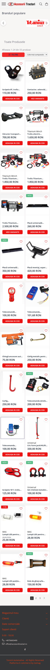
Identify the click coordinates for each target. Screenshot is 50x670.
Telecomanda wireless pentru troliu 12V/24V (37, 401)
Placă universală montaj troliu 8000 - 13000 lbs (36, 223)
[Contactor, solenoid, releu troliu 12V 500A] (37, 72)
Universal (31, 443)
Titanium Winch (34, 131)
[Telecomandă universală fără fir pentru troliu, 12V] (12, 294)
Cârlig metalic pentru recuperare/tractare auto (37, 356)
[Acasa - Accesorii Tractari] (21, 4)
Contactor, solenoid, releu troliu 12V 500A (36, 89)
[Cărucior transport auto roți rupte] (12, 116)
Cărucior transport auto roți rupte (10, 134)
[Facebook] (25, 649)
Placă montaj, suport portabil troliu (36, 267)
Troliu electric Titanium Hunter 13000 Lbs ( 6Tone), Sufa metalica (35, 134)
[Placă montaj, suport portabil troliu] (37, 250)
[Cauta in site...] (40, 4)
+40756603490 (11, 640)
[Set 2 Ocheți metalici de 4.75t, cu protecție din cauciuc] (37, 472)
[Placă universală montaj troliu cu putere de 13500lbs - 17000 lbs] (12, 250)
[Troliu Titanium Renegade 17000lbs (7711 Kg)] (12, 205)
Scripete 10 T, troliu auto (11, 490)
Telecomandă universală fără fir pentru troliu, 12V (10, 312)
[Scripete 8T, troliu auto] (12, 72)
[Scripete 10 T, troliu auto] (12, 472)
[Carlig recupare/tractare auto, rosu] (12, 383)
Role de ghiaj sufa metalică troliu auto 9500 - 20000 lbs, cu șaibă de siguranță (36, 581)
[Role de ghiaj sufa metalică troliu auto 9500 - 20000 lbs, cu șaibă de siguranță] (37, 564)
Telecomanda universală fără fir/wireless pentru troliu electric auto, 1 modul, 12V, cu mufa (37, 312)
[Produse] (4, 4)
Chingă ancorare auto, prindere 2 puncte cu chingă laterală (12, 356)
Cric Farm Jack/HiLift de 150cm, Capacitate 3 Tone (37, 445)
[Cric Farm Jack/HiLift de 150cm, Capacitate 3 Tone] (37, 428)
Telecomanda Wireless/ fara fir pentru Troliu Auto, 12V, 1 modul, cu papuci (11, 445)
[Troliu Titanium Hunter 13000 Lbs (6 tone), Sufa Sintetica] (12, 161)
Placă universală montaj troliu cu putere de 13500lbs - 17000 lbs (11, 267)
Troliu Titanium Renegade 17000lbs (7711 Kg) (10, 223)
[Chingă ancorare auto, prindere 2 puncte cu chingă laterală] (12, 339)
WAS (4, 531)
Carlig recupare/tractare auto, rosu (10, 401)
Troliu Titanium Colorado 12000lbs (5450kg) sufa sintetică (37, 178)
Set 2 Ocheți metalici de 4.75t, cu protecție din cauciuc (36, 490)
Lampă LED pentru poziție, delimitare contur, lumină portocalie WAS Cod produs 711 (36, 534)
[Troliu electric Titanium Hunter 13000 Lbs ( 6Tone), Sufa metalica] (37, 116)
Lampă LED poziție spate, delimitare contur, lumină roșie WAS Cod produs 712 (11, 581)
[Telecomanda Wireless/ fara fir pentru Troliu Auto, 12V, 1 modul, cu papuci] (12, 428)
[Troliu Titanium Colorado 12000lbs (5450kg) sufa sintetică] (37, 161)
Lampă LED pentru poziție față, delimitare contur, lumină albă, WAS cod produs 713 (12, 534)
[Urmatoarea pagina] (44, 598)
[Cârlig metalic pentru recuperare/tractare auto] (37, 339)
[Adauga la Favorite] (21, 63)
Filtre (14, 54)
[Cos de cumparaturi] (46, 4)
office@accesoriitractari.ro (16, 644)
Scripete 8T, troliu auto (10, 89)
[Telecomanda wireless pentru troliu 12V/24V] (37, 383)
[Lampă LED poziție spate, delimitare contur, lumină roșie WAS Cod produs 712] (12, 564)
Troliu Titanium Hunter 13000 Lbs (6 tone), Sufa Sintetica (11, 178)
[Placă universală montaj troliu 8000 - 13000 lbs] (37, 205)
